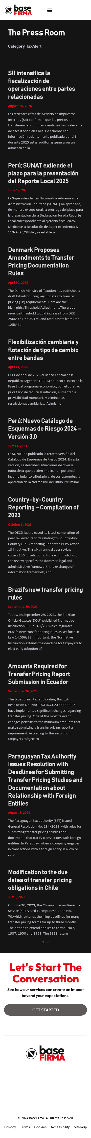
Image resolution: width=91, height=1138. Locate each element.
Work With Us (45, 1094)
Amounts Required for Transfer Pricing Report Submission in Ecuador (39, 674)
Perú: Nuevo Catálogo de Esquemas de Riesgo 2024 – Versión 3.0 (44, 429)
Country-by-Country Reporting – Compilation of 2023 (43, 507)
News (69, 1083)
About (24, 1071)
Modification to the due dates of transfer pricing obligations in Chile (40, 880)
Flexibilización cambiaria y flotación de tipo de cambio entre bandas (43, 350)
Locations (47, 1083)
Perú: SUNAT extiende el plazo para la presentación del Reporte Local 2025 (43, 173)
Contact (23, 1083)
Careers (65, 1071)
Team (43, 1071)
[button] (50, 10)
